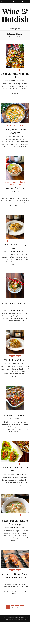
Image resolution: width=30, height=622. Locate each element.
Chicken (16, 70)
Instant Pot (15, 182)
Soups (22, 517)
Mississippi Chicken (15, 360)
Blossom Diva (22, 617)
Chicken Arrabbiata (15, 415)
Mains (14, 37)
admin (23, 80)
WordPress (23, 619)
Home (10, 37)
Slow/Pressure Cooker (15, 184)
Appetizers (9, 70)
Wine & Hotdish (15, 15)
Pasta (21, 125)
